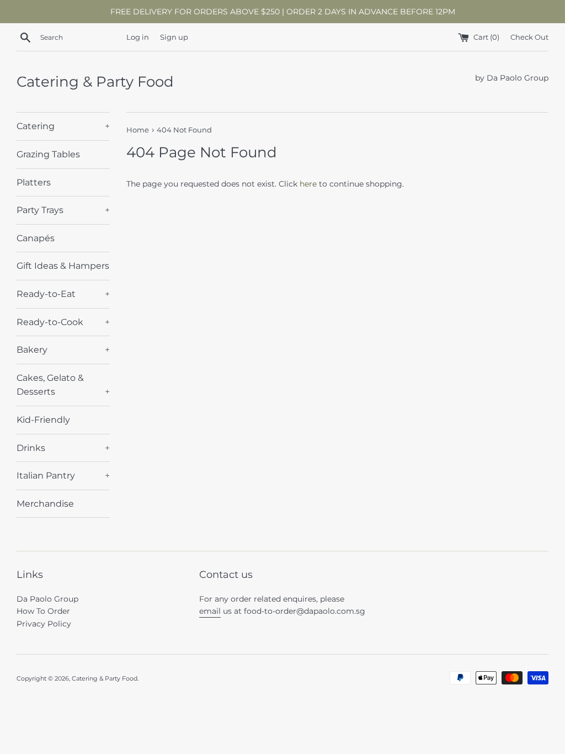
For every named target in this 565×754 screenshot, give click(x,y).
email (210, 611)
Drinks (63, 448)
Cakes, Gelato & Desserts (63, 385)
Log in (137, 37)
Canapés (36, 238)
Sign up (174, 37)
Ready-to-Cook (63, 322)
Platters (34, 182)
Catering (63, 126)
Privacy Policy (44, 624)
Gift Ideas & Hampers (63, 266)
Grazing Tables (48, 154)
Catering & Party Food (95, 82)
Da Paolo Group (47, 599)
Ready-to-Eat (63, 294)
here (308, 184)
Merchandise (45, 503)
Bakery (63, 349)
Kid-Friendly (43, 420)
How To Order (43, 611)
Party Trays (63, 210)
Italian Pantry (63, 475)
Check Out (529, 37)
